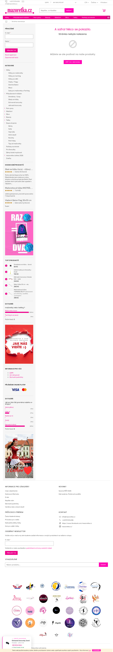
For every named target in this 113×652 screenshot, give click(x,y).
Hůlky (8, 70)
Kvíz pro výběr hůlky (12, 526)
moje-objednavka (11, 491)
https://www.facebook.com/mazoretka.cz (77, 523)
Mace (10, 88)
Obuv (8, 114)
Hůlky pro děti (13, 79)
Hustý (7, 420)
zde (90, 650)
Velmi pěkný (9, 407)
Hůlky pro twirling (14, 76)
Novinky (11, 138)
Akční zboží (12, 135)
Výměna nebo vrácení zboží (14, 507)
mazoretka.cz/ (67, 526)
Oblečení (9, 111)
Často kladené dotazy (12, 516)
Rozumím (96, 650)
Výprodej (11, 132)
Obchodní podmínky (16, 377)
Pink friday (12, 141)
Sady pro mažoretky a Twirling (19, 91)
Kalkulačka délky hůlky (13, 523)
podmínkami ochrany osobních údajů (39, 548)
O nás (7, 497)
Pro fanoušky (10, 149)
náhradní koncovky (15, 105)
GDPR (47, 2)
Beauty (8, 117)
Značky (8, 158)
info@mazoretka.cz (68, 517)
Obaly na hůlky (13, 99)
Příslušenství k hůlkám (14, 93)
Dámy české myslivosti (14, 152)
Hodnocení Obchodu (12, 494)
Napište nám (9, 500)
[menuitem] (7, 17)
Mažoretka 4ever (11, 311)
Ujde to (7, 411)
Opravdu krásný (10, 424)
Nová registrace (10, 55)
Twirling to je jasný (11, 315)
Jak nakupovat (58, 2)
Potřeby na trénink (12, 146)
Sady (10, 129)
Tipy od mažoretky (14, 143)
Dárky (10, 126)
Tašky (8, 120)
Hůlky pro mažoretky (15, 73)
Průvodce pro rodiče (12, 520)
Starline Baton (13, 85)
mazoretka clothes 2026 (14, 155)
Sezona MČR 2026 (65, 491)
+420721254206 (67, 520)
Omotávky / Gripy (14, 96)
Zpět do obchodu (72, 62)
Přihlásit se (11, 50)
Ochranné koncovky (15, 102)
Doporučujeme (11, 123)
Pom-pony (9, 108)
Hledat (69, 10)
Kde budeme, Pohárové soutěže (70, 494)
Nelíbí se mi (9, 416)
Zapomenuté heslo (11, 57)
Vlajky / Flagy (13, 82)
